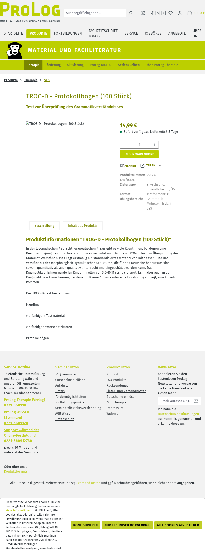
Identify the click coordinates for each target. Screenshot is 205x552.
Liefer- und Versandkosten (126, 391)
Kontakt (112, 374)
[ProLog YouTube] (163, 13)
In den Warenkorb (139, 154)
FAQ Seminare (65, 374)
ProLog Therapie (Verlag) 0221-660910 (24, 402)
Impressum (115, 408)
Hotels (60, 391)
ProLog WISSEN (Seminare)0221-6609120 (16, 417)
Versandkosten (89, 483)
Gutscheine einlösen (70, 380)
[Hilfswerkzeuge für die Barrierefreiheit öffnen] (143, 13)
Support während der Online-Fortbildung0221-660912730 (21, 435)
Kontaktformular (16, 471)
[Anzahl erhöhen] (155, 145)
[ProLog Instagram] (158, 13)
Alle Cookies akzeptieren (178, 525)
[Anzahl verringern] (124, 145)
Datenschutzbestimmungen (178, 414)
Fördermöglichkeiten (70, 397)
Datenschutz (64, 419)
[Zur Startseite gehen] (30, 13)
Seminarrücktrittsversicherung (78, 408)
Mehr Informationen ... (20, 510)
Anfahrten (62, 385)
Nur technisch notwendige (127, 525)
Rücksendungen (119, 385)
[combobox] (95, 13)
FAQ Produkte (117, 380)
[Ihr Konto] (180, 13)
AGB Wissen (63, 413)
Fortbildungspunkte (69, 402)
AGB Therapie (116, 402)
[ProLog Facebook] (152, 13)
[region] (69, 164)
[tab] (44, 225)
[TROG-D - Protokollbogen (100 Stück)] (69, 164)
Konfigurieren (85, 525)
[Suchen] (130, 13)
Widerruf (113, 413)
